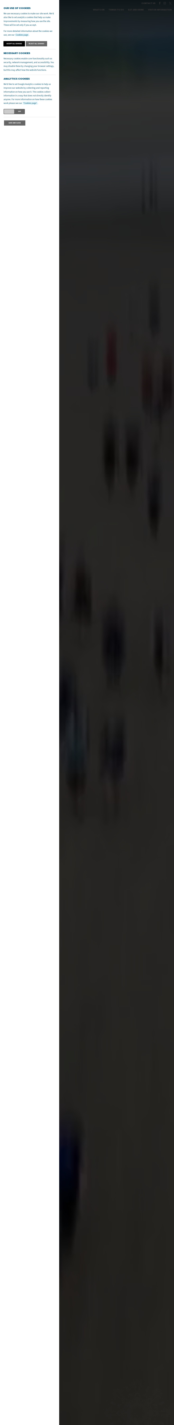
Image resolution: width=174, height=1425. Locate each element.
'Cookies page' (30, 103)
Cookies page (22, 34)
